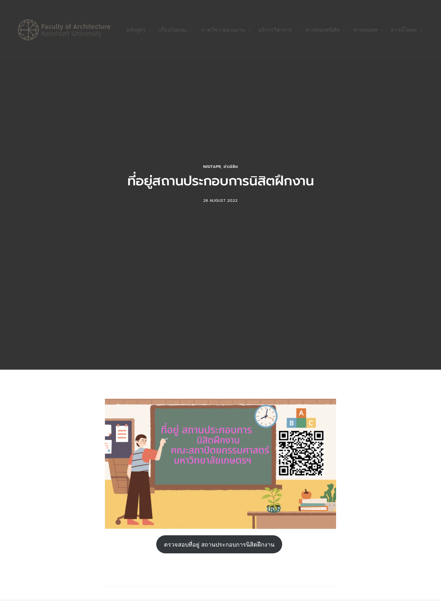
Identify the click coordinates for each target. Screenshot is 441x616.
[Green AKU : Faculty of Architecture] (64, 29)
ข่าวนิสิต (230, 167)
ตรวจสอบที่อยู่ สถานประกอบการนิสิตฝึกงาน (219, 544)
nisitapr (212, 167)
